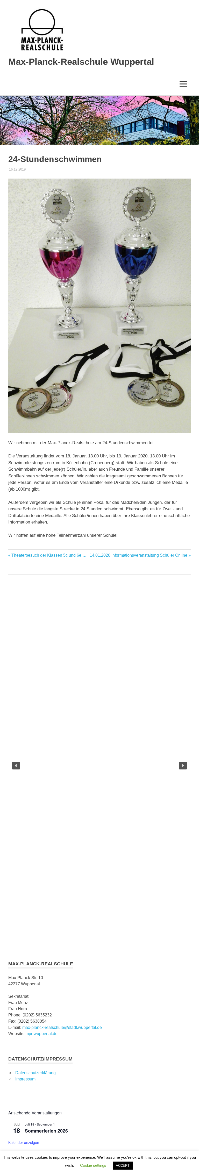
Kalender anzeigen (23, 1142)
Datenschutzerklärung (35, 1073)
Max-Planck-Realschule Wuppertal (81, 61)
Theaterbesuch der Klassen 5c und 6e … (49, 555)
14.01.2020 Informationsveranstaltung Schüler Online (138, 555)
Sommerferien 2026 (46, 1130)
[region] (99, 765)
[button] (16, 765)
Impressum (25, 1079)
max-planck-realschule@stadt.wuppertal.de (62, 1027)
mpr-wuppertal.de (41, 1033)
